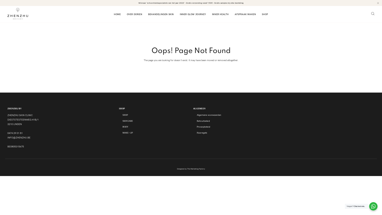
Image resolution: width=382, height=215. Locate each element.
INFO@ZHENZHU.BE (18, 137)
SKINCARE (128, 121)
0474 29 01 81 (15, 133)
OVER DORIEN (134, 14)
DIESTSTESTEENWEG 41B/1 (23, 119)
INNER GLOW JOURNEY (193, 14)
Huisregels (202, 133)
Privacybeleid (203, 127)
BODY (125, 127)
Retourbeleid (203, 121)
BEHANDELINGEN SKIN (161, 14)
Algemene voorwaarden (209, 115)
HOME (117, 14)
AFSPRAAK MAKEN (245, 14)
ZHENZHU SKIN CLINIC (20, 115)
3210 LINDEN (14, 124)
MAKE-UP (128, 133)
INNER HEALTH (220, 14)
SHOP (265, 14)
